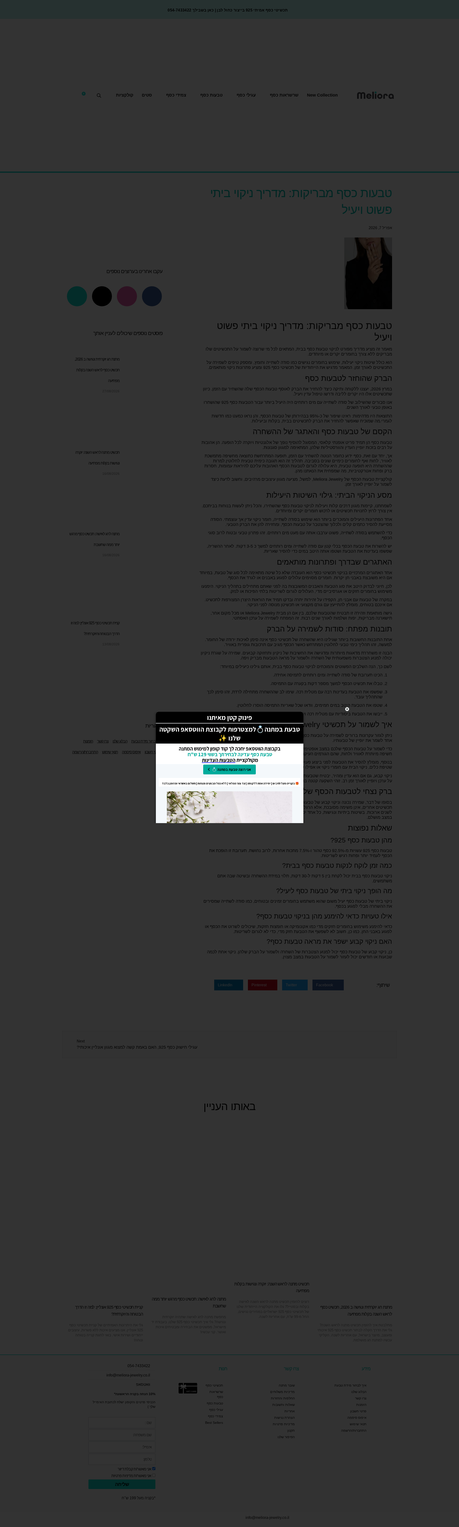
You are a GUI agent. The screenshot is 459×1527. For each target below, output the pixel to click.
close (347, 709)
